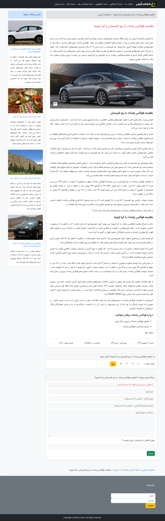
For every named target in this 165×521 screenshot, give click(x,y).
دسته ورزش (59, 4)
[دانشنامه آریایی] (146, 4)
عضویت (150, 505)
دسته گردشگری (116, 4)
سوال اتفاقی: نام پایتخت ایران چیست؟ (138, 440)
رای (113, 363)
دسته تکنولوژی (101, 4)
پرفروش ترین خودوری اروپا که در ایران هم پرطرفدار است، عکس (27, 244)
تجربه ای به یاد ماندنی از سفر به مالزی (27, 116)
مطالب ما (129, 4)
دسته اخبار (71, 4)
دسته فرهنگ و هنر (85, 4)
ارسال (150, 453)
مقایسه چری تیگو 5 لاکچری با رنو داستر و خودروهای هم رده (26, 50)
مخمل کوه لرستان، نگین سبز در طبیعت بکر (25, 178)
